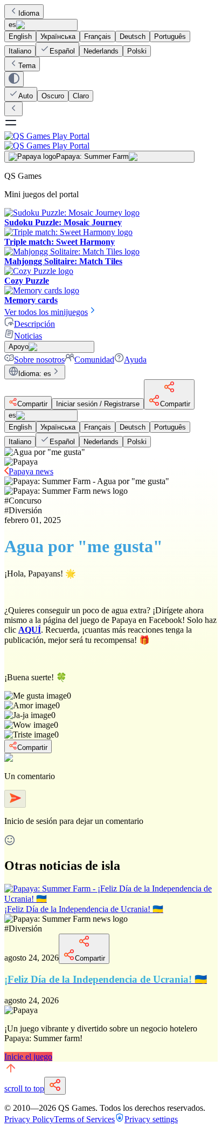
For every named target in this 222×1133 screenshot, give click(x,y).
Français (97, 36)
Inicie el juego (28, 1056)
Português (170, 36)
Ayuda (135, 359)
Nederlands (101, 51)
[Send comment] (15, 799)
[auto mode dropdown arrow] (14, 79)
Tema (27, 66)
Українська (57, 36)
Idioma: (34, 374)
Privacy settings (151, 1119)
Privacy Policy (29, 1119)
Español (62, 51)
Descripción (34, 323)
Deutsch (132, 36)
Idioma (28, 13)
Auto (25, 96)
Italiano (20, 51)
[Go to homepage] (111, 140)
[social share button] (55, 1086)
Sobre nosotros (39, 359)
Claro (81, 96)
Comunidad (94, 359)
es (12, 25)
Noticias (28, 335)
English (20, 36)
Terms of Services (84, 1119)
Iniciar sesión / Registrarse (98, 404)
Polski (137, 51)
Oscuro (52, 96)
